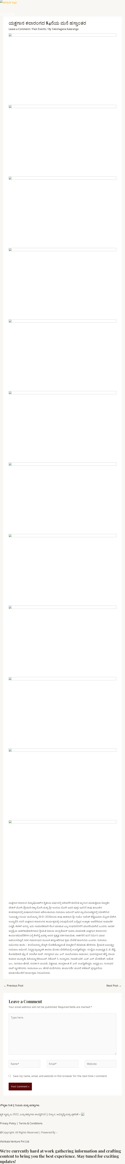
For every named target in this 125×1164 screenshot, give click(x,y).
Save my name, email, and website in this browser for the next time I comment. (60, 1076)
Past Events (39, 29)
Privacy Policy (8, 1123)
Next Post (113, 985)
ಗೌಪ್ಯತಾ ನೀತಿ (6, 1105)
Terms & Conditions (30, 1123)
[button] (62, 8)
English (7, 14)
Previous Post (13, 985)
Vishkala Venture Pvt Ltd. (14, 1141)
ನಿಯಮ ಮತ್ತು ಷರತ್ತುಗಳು (27, 1105)
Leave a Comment (19, 29)
